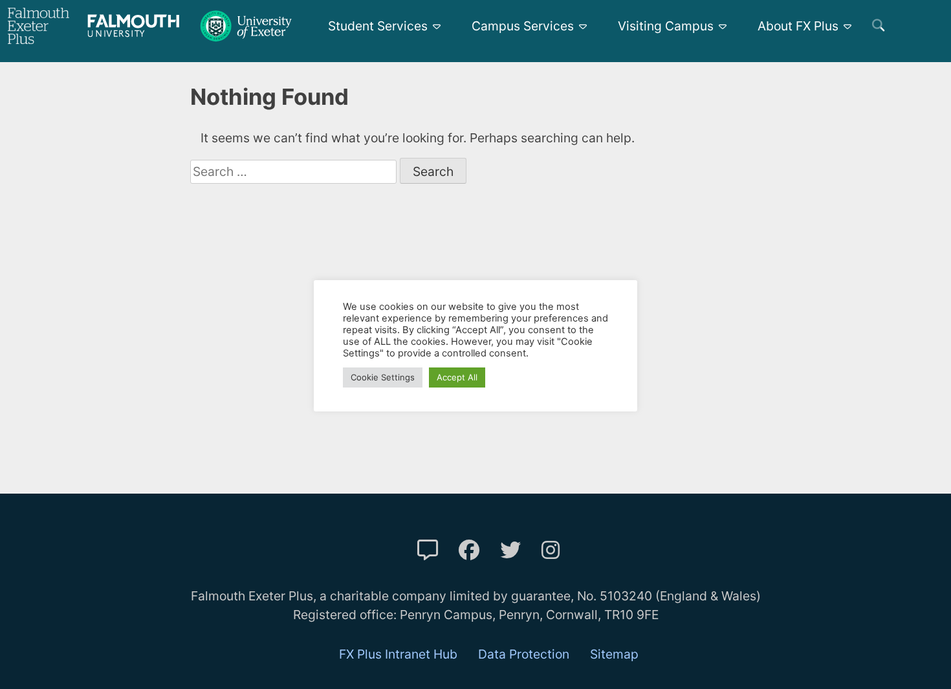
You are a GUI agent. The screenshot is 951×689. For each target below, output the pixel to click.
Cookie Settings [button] (383, 377)
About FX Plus (798, 26)
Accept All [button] (457, 377)
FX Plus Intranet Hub (398, 654)
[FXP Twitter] (510, 550)
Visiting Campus (666, 26)
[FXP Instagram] (550, 550)
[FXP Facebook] (469, 550)
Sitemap (614, 654)
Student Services (378, 26)
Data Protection (523, 654)
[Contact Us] (427, 550)
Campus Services (523, 26)
